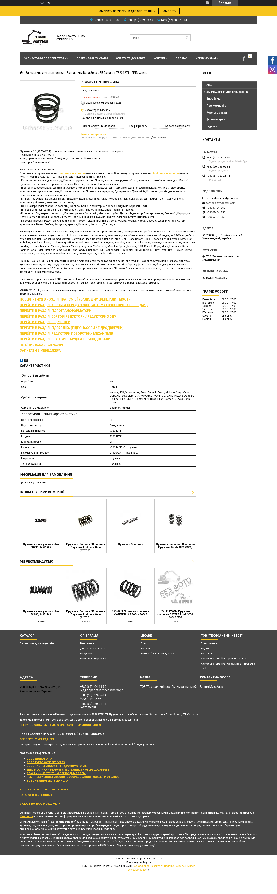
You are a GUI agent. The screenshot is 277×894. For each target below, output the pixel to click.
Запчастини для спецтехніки (46, 58)
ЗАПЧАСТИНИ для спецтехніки (227, 91)
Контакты (26, 816)
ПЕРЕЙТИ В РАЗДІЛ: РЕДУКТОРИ (45, 322)
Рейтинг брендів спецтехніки (158, 653)
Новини (145, 648)
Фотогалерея (215, 119)
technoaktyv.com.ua (72, 173)
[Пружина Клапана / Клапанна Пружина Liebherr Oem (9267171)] (85, 520)
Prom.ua (158, 858)
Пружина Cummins (130, 544)
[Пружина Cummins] (130, 520)
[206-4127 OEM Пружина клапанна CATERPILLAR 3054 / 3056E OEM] (175, 589)
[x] (26, 360)
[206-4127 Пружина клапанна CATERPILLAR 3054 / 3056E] (130, 589)
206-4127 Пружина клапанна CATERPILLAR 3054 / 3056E (130, 613)
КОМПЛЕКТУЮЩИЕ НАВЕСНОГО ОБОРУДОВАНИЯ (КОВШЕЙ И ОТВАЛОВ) (73, 776)
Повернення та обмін (92, 58)
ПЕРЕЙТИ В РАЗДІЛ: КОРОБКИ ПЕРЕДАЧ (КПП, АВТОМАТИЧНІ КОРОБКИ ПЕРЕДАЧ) (84, 305)
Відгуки (211, 126)
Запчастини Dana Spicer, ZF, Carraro (90, 72)
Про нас (182, 58)
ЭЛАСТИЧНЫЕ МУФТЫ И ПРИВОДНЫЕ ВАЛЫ (56, 773)
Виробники (213, 98)
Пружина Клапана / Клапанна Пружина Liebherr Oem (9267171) (85, 547)
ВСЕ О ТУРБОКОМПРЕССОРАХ (46, 762)
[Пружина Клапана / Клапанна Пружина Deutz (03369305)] (175, 520)
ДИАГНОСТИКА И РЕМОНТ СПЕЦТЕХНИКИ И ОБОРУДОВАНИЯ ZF (69, 769)
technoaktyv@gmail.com (220, 202)
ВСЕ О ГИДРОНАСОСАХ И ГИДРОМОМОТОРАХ (57, 766)
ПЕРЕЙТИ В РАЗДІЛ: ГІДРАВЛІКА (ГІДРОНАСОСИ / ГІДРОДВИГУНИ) (72, 328)
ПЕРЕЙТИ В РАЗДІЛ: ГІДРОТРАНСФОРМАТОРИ (55, 311)
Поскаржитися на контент (147, 866)
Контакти (160, 58)
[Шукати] (187, 37)
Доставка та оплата (92, 648)
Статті (144, 643)
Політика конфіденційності (179, 866)
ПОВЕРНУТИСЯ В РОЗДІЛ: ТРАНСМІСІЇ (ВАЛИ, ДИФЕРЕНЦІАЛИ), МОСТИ (75, 299)
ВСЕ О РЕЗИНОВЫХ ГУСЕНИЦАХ (47, 780)
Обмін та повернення (93, 658)
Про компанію (216, 105)
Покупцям (86, 653)
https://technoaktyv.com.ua (222, 198)
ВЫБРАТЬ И (61, 724)
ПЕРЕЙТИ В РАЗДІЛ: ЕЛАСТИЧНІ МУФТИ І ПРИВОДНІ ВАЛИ (65, 339)
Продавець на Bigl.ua (138, 862)
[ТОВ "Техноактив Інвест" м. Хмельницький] (36, 38)
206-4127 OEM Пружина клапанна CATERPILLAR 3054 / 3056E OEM (175, 614)
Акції (210, 84)
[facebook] (21, 360)
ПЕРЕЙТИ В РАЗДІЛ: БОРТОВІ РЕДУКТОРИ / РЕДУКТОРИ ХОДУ (68, 316)
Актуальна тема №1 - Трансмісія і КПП (224, 658)
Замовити (169, 11)
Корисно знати (207, 58)
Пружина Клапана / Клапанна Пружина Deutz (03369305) (175, 546)
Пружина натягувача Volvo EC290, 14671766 (41, 546)
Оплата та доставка (130, 58)
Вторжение (87, 643)
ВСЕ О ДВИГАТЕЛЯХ (39, 758)
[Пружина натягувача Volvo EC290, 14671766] (41, 520)
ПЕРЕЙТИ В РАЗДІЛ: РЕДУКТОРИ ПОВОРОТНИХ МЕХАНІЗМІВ (66, 333)
